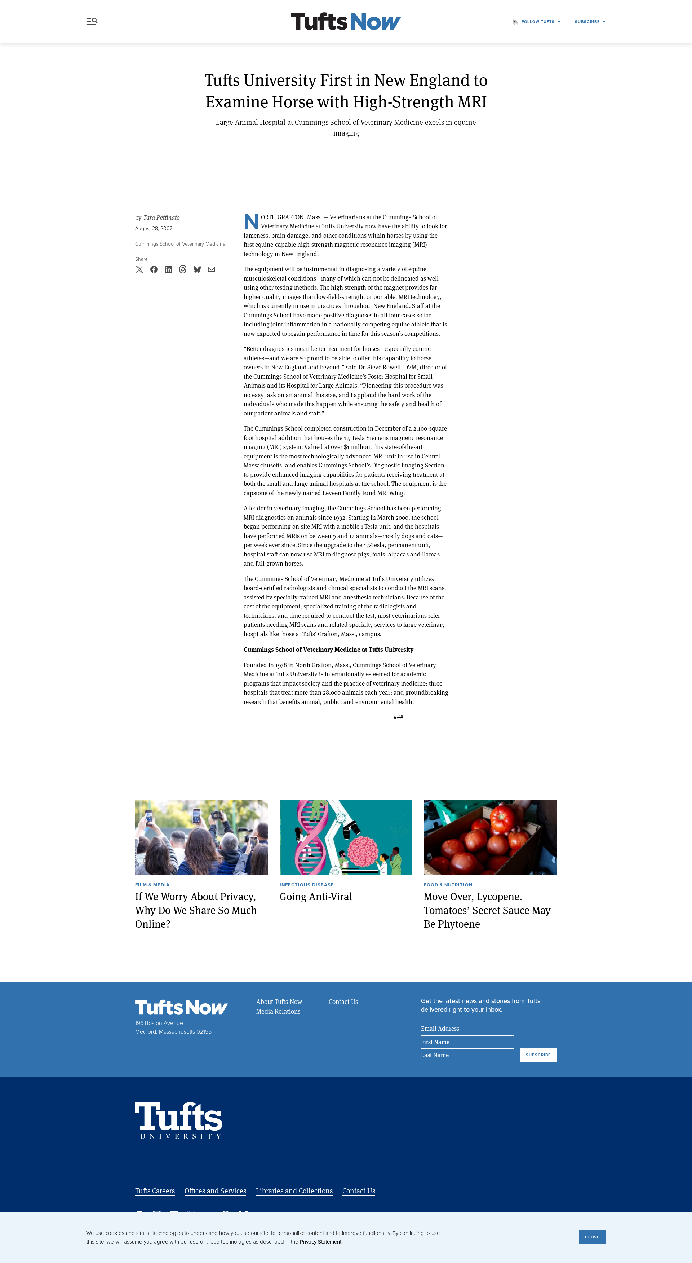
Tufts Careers (155, 1191)
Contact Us (343, 1001)
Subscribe (587, 22)
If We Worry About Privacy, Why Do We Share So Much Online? (196, 910)
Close (592, 1237)
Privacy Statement (320, 1242)
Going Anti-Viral (316, 896)
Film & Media (152, 885)
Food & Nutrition (448, 885)
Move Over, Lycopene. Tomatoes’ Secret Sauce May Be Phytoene (487, 910)
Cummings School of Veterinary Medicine (180, 244)
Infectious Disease (307, 885)
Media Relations (278, 1011)
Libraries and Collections (294, 1191)
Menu (93, 21)
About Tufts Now (279, 1001)
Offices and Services (215, 1191)
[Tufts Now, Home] (346, 22)
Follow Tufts (538, 22)
